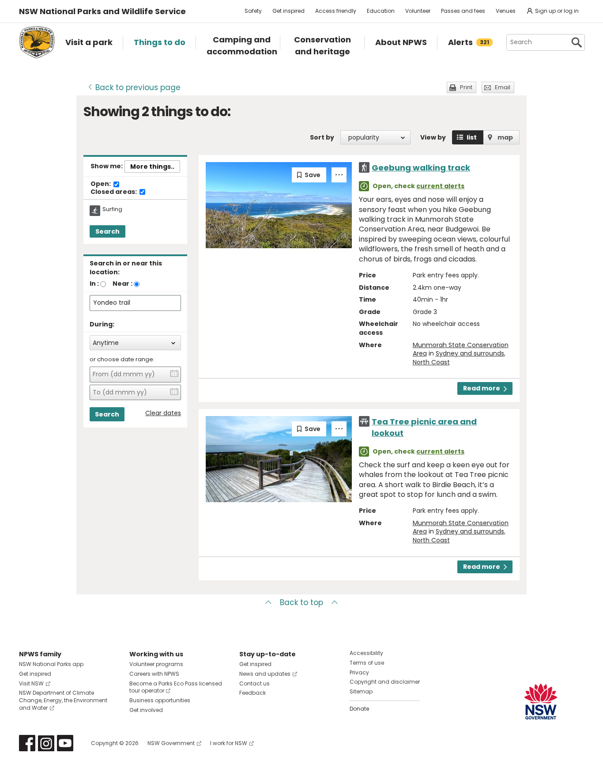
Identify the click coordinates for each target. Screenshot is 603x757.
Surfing (112, 209)
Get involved (146, 710)
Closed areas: (114, 192)
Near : (122, 283)
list (472, 137)
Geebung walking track (421, 167)
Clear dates (163, 413)
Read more (481, 388)
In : (94, 283)
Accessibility (366, 653)
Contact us (254, 683)
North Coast (431, 362)
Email (502, 87)
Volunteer (417, 11)
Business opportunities (159, 700)
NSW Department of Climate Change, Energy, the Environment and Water (63, 700)
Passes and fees (463, 11)
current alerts (440, 186)
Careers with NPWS (154, 674)
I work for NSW (228, 743)
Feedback (252, 692)
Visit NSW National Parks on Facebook (27, 743)
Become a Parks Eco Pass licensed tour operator (175, 687)
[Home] (37, 42)
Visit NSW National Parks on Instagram (46, 743)
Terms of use (367, 662)
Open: (101, 184)
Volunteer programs (156, 664)
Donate (359, 708)
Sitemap (361, 691)
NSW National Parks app (51, 664)
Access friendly (335, 11)
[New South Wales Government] (540, 701)
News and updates (264, 674)
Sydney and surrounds (470, 353)
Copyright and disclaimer (385, 681)
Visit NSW (31, 683)
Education (381, 11)
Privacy (359, 672)
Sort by (322, 137)
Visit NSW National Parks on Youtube (65, 743)
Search (107, 231)
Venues (506, 11)
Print (466, 87)
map (505, 137)
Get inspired (288, 11)
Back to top (301, 602)
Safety (253, 11)
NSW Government (171, 743)
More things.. (152, 166)
